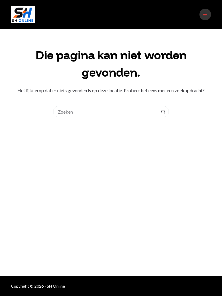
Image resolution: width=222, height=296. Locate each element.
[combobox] (105, 111)
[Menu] (205, 14)
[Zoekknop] (163, 111)
